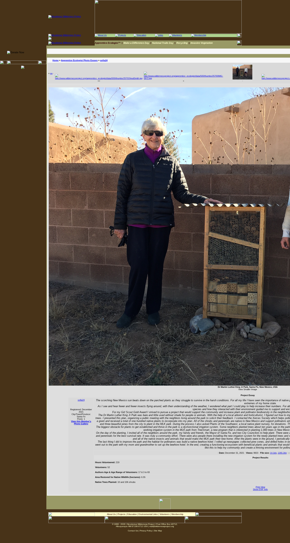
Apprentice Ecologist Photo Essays (79, 60)
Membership (177, 514)
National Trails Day (162, 43)
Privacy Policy (146, 531)
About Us (111, 514)
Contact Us (133, 531)
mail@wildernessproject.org (161, 526)
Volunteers (165, 514)
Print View (260, 487)
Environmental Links (148, 514)
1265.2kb (282, 453)
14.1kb (273, 453)
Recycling (182, 43)
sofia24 (104, 60)
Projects (121, 514)
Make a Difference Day (136, 43)
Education (132, 514)
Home (55, 60)
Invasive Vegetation (202, 43)
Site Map (158, 531)
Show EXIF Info (260, 489)
